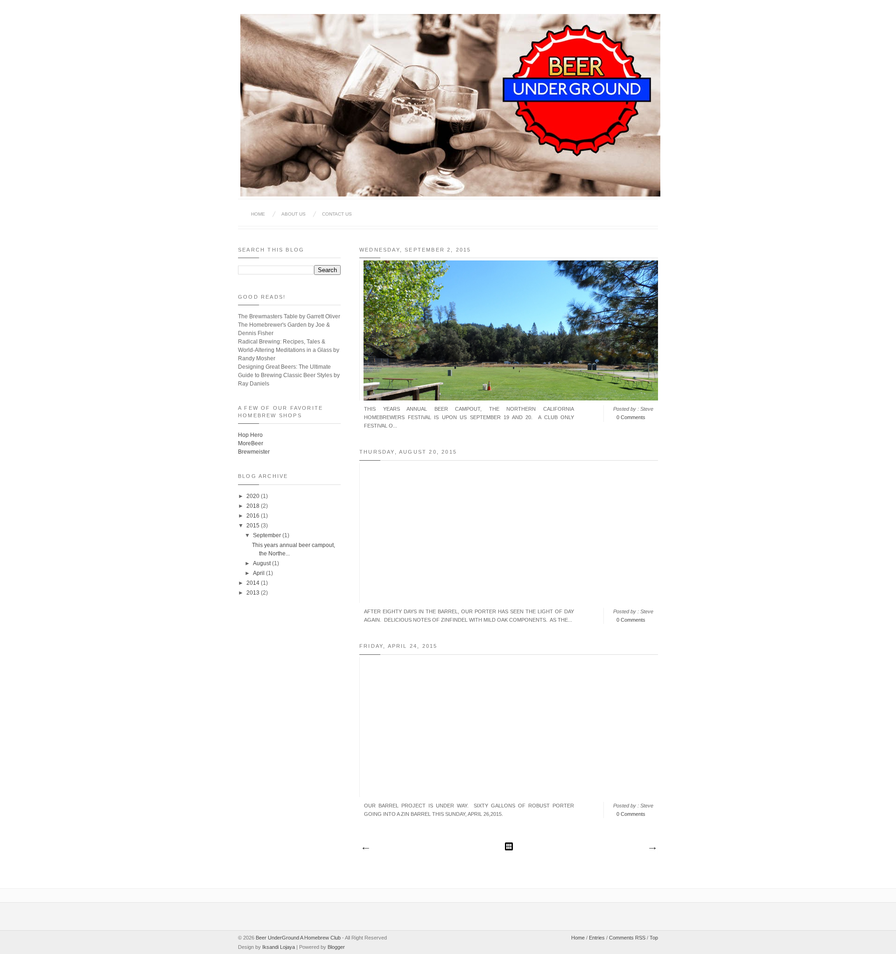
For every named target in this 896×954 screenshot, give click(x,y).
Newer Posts (365, 848)
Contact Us (337, 214)
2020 (253, 496)
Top (654, 937)
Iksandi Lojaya (278, 947)
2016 (253, 515)
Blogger (336, 947)
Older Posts (652, 848)
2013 (253, 592)
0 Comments (630, 417)
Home (258, 214)
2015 (253, 525)
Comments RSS (627, 937)
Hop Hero (250, 435)
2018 (253, 506)
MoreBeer (250, 443)
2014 (253, 583)
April (259, 573)
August (262, 563)
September (267, 535)
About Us (293, 214)
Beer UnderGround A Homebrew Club (298, 937)
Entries (597, 937)
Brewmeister (254, 452)
